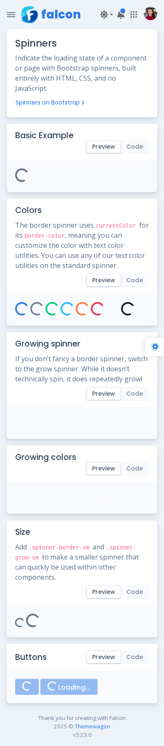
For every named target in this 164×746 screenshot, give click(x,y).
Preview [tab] (103, 146)
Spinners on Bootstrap (48, 102)
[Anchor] (80, 135)
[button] (105, 14)
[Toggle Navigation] (11, 14)
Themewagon (92, 726)
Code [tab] (134, 146)
